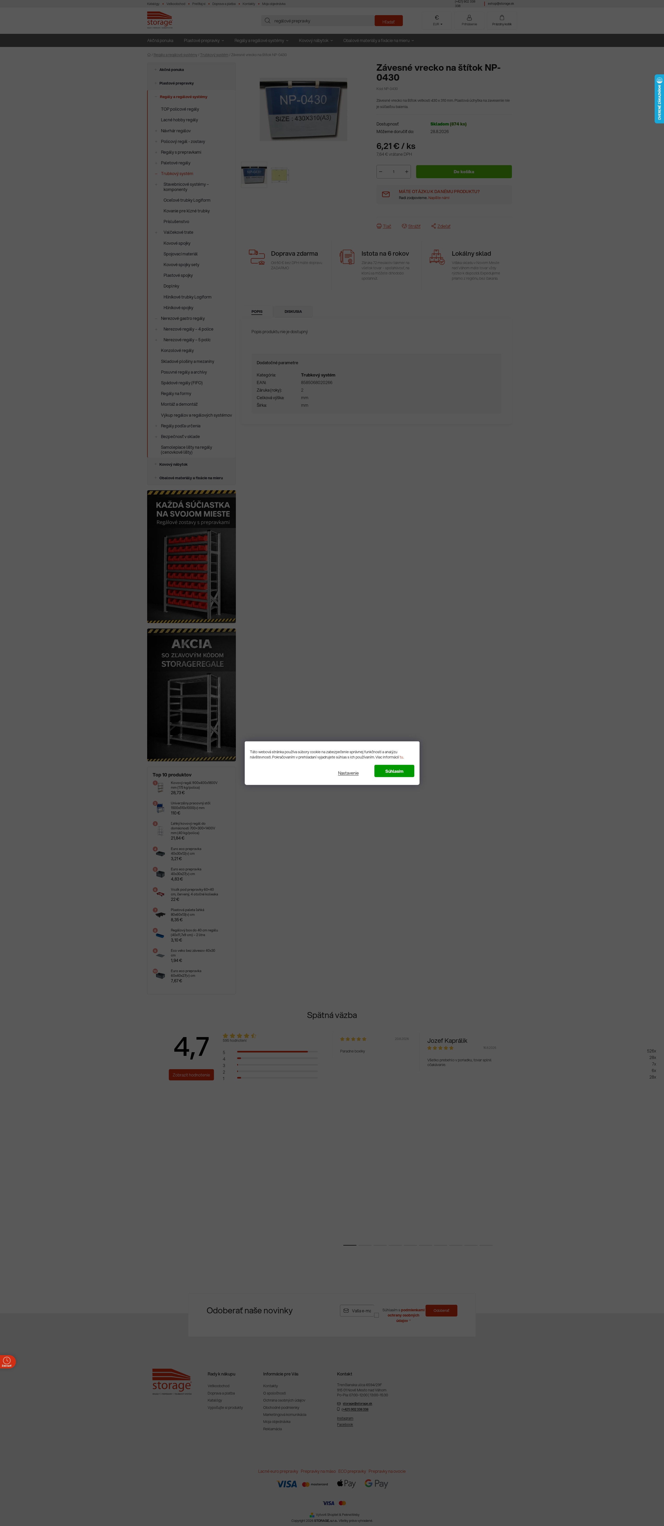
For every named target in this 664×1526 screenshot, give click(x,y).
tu (401, 756)
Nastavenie (348, 773)
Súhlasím (394, 771)
